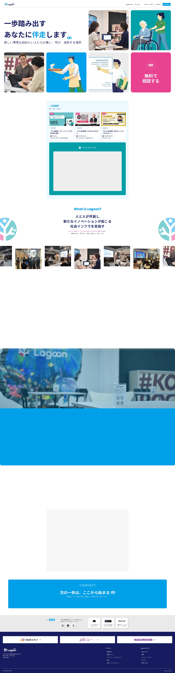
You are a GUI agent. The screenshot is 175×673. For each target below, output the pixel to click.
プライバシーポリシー (168, 670)
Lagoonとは (129, 4)
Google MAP (6, 657)
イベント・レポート (149, 4)
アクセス (158, 4)
